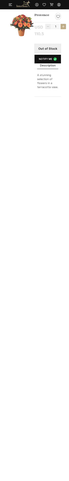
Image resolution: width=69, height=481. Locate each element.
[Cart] (51, 4)
